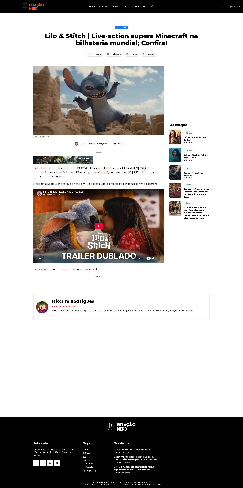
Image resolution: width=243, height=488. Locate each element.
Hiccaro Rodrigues (98, 143)
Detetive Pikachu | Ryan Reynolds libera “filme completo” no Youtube (135, 458)
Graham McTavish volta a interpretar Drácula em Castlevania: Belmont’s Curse (196, 193)
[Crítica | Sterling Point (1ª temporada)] (175, 155)
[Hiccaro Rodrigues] (77, 144)
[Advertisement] (189, 82)
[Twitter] (50, 463)
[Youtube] (57, 463)
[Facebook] (36, 463)
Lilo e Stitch (40, 168)
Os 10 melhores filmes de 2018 (132, 449)
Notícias (121, 27)
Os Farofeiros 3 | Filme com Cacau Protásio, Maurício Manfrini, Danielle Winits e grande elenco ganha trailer (196, 212)
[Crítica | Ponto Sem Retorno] (175, 172)
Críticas (189, 133)
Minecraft (102, 172)
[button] (152, 6)
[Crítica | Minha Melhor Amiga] (175, 137)
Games (188, 185)
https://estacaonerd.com (64, 306)
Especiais (118, 453)
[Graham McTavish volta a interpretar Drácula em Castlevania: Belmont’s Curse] (175, 190)
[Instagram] (53, 315)
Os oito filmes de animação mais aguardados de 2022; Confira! (134, 468)
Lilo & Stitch (40, 269)
